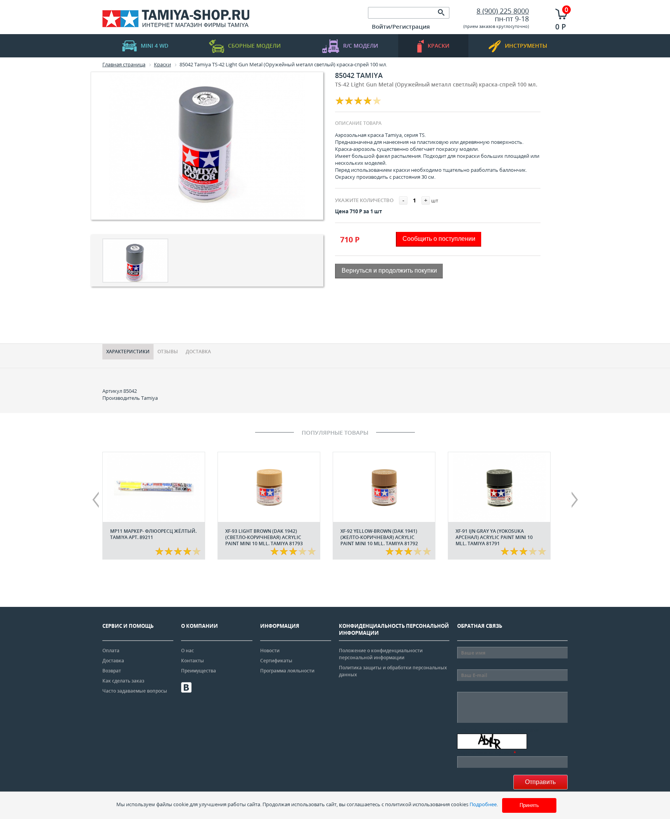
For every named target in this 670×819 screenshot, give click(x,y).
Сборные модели (254, 45)
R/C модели (360, 45)
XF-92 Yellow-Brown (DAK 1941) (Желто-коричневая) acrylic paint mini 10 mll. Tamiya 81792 (379, 537)
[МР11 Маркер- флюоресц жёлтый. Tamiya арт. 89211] (154, 487)
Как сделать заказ (123, 680)
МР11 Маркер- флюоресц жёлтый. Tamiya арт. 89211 (153, 534)
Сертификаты (276, 660)
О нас (187, 650)
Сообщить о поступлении (438, 238)
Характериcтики (128, 351)
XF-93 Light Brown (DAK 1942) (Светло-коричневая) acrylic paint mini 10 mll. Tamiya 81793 (264, 537)
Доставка (198, 351)
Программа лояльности (287, 670)
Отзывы (167, 351)
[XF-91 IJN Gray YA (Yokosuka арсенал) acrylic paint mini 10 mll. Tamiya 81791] (499, 487)
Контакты (192, 660)
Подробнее (483, 804)
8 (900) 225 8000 (503, 11)
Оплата (110, 650)
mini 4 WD (154, 45)
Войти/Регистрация (401, 26)
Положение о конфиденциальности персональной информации (381, 654)
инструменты (526, 45)
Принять (529, 805)
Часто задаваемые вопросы (134, 691)
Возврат (111, 670)
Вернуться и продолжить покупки (389, 270)
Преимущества (198, 670)
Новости (270, 650)
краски (438, 45)
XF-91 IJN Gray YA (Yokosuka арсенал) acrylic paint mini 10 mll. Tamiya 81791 (494, 537)
